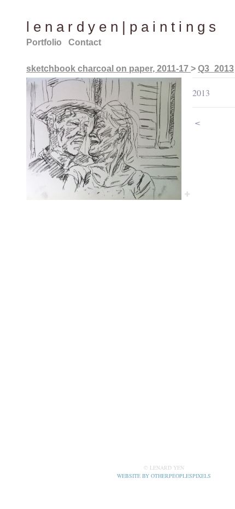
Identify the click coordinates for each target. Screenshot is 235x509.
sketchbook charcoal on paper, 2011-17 (107, 68)
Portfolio (45, 42)
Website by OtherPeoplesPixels (164, 476)
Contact (86, 42)
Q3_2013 (214, 68)
